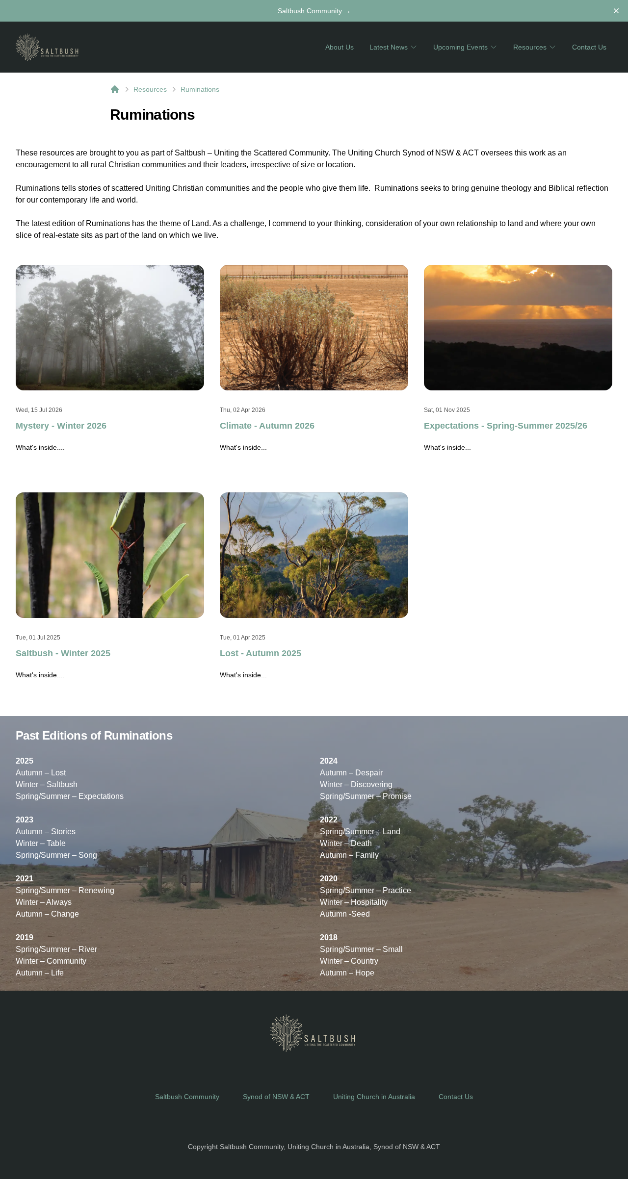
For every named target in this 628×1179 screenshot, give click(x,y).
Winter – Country (349, 961)
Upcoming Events (460, 47)
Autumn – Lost (41, 773)
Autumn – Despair (351, 773)
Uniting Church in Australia (374, 1097)
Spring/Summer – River (56, 949)
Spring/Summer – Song (56, 855)
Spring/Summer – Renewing (65, 890)
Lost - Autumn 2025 (260, 653)
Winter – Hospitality (354, 902)
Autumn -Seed (345, 914)
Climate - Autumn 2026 (267, 426)
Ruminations (200, 89)
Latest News (388, 47)
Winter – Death (346, 843)
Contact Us (589, 47)
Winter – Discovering (356, 784)
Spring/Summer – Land (360, 831)
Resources (530, 47)
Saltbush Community (314, 11)
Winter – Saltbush (47, 784)
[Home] (115, 89)
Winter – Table (41, 843)
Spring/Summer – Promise (366, 796)
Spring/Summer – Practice (365, 890)
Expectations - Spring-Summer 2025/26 (505, 426)
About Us (339, 47)
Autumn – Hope (347, 973)
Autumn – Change (47, 914)
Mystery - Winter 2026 (61, 426)
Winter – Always (44, 902)
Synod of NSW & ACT (276, 1097)
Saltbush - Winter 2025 (63, 653)
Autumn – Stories (46, 831)
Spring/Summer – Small (361, 949)
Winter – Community (51, 961)
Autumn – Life (40, 973)
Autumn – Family (349, 855)
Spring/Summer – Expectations (70, 796)
